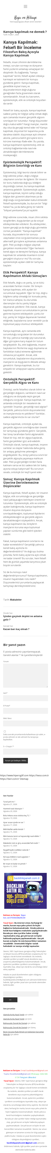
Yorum (6, 661)
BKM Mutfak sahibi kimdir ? (14, 829)
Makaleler (16, 599)
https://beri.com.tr (9, 778)
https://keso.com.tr (39, 775)
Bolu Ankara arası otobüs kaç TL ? (16, 815)
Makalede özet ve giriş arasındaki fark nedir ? (21, 843)
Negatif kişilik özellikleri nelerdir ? (16, 850)
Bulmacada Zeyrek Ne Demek (15, 1023)
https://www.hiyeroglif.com (14, 775)
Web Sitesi (7, 718)
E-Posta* (6, 705)
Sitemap (24, 778)
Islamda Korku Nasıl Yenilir (14, 1014)
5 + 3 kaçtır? (8, 746)
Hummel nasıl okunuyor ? (13, 808)
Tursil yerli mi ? (9, 802)
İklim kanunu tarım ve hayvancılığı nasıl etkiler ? (21, 836)
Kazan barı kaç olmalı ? (16, 629)
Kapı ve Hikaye (25, 18)
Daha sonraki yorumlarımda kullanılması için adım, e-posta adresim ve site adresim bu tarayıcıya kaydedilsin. (24, 737)
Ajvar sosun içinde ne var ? (13, 822)
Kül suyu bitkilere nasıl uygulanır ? (16, 857)
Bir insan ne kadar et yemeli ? (14, 864)
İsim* (5, 693)
